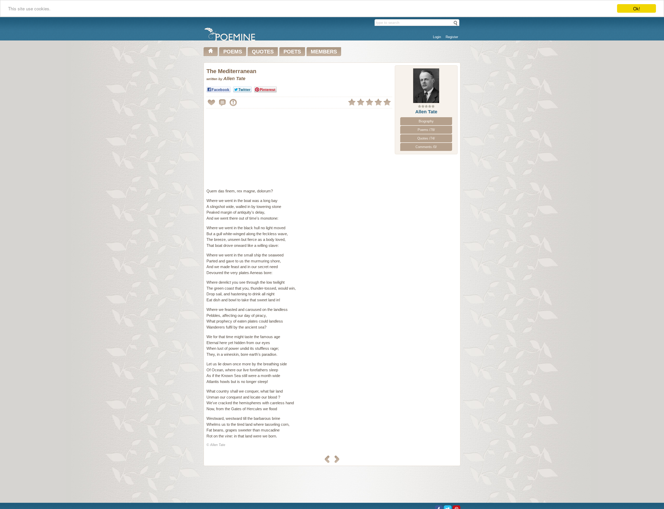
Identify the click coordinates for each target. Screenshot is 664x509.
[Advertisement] (250, 146)
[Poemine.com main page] (210, 51)
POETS (292, 51)
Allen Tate (426, 111)
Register (452, 37)
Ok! (636, 8)
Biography (426, 121)
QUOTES (263, 51)
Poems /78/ (426, 130)
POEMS (232, 51)
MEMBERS (324, 51)
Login (437, 37)
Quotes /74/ (426, 138)
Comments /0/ (426, 147)
